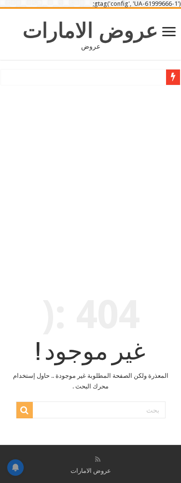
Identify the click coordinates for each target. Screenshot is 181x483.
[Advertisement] (90, 182)
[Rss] (97, 459)
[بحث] (24, 410)
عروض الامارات (90, 30)
